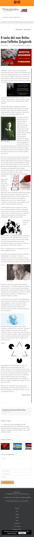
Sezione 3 (22, 45)
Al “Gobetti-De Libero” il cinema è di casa (17, 494)
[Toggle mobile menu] (31, 8)
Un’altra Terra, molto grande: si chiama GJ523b (17, 497)
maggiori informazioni (11, 533)
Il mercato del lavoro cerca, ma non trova (17, 501)
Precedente (19, 29)
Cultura (18, 45)
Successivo (27, 29)
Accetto (22, 533)
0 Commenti (28, 45)
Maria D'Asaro (5, 45)
